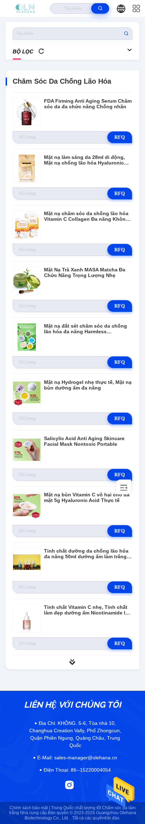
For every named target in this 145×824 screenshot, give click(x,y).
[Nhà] (25, 8)
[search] (100, 8)
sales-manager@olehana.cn (77, 757)
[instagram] (69, 785)
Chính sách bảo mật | (30, 807)
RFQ (119, 137)
